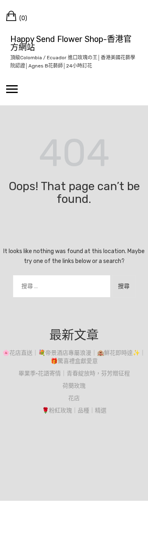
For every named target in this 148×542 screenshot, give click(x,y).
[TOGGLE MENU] (12, 89)
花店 (74, 398)
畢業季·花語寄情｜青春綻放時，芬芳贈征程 (74, 373)
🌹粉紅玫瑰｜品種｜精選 (74, 410)
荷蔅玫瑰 (74, 385)
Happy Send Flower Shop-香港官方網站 (71, 43)
